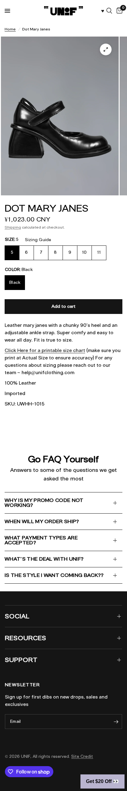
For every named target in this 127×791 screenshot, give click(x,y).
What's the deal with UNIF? (44, 559)
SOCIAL (17, 616)
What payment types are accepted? (41, 540)
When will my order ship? (42, 521)
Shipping (13, 227)
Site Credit (82, 756)
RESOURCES (25, 638)
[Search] (109, 11)
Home (10, 29)
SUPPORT (21, 660)
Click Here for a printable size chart (45, 350)
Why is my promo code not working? (44, 502)
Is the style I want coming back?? (54, 575)
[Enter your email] (116, 721)
